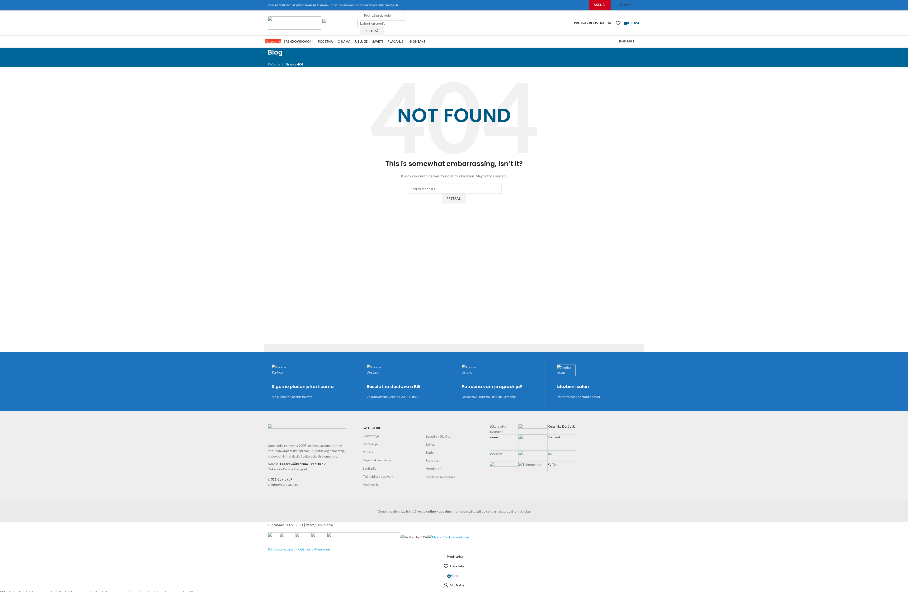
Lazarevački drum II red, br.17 (303, 464)
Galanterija (371, 436)
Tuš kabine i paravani (378, 476)
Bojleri (430, 444)
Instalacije (370, 444)
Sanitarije (369, 468)
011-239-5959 (281, 479)
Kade (430, 452)
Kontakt (627, 41)
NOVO (625, 5)
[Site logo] (295, 23)
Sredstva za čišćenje (441, 477)
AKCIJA (599, 5)
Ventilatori (434, 469)
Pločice (368, 452)
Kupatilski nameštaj (377, 460)
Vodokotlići (371, 484)
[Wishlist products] (618, 23)
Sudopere (433, 460)
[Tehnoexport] (533, 444)
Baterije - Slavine (438, 436)
